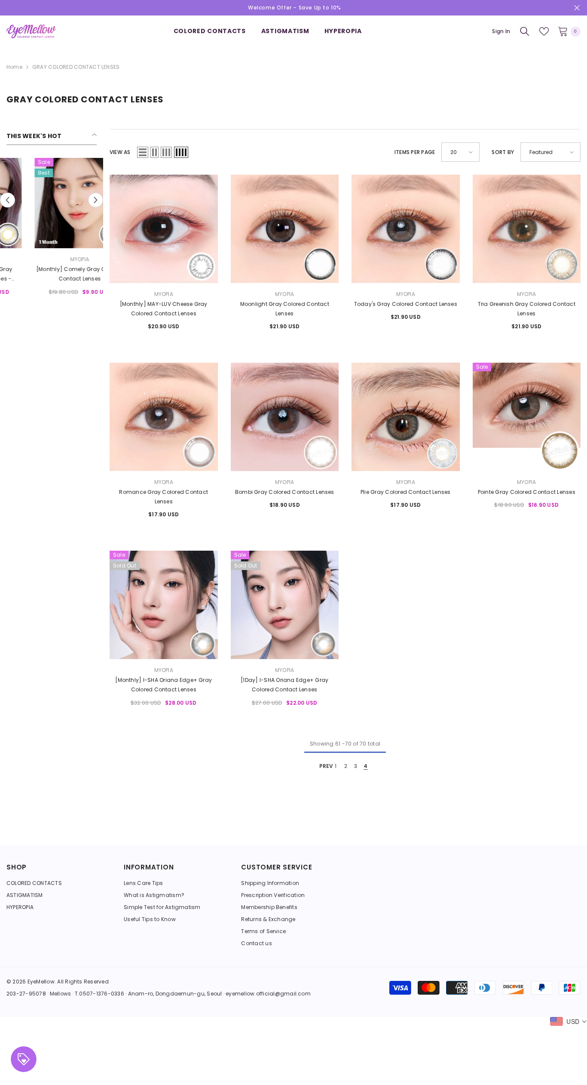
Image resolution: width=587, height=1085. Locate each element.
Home (14, 67)
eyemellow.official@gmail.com (268, 993)
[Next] (95, 199)
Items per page (414, 152)
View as (120, 152)
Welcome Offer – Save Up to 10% (294, 7)
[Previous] (7, 199)
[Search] (524, 31)
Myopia (51, 259)
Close (577, 8)
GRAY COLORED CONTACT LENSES (75, 67)
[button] (142, 152)
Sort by (503, 152)
